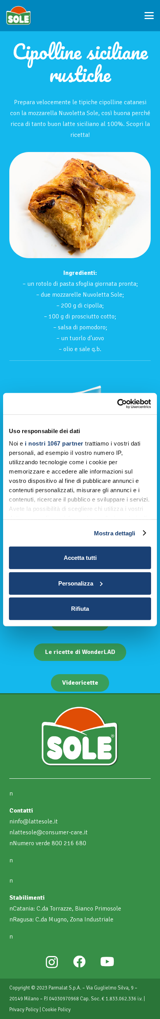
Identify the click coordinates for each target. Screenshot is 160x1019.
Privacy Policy (23, 1010)
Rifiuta (80, 608)
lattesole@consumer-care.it (50, 832)
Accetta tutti (80, 557)
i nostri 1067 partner (54, 443)
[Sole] (18, 15)
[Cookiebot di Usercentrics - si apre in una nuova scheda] (117, 404)
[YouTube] (107, 961)
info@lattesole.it (35, 821)
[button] (149, 15)
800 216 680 (69, 843)
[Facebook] (79, 961)
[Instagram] (52, 962)
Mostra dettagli (115, 533)
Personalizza (75, 583)
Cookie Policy (56, 1010)
